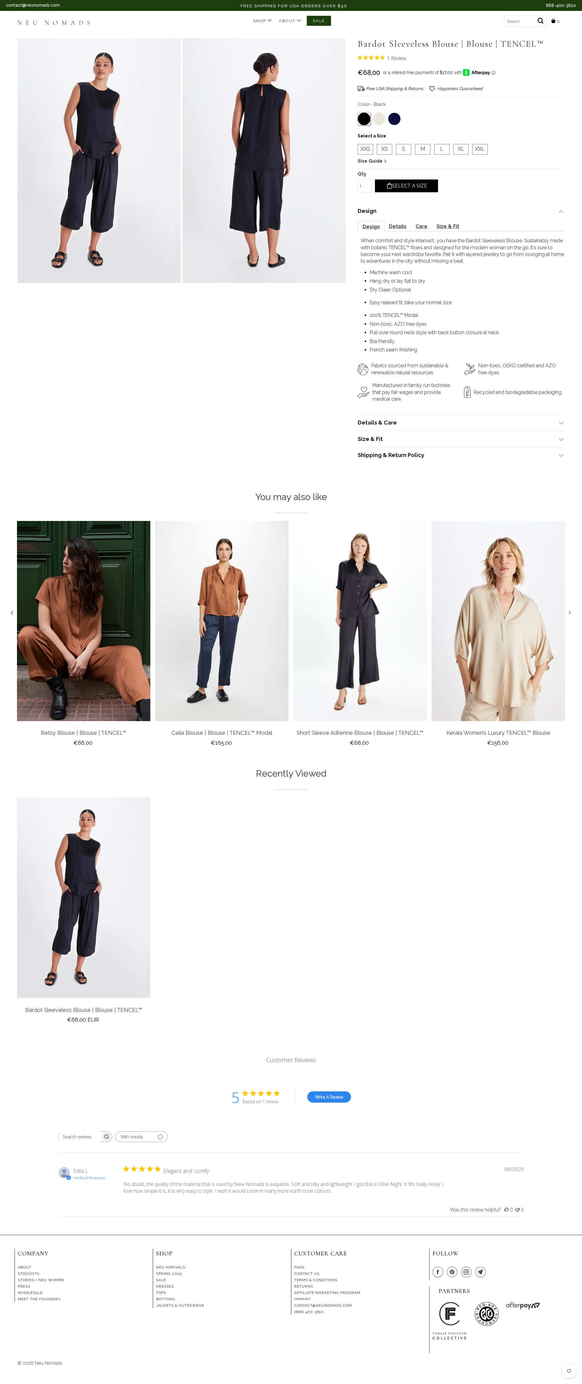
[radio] (364, 119)
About (288, 20)
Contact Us (306, 1273)
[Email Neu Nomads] (481, 1272)
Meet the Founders (39, 1299)
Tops (161, 1293)
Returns (303, 1286)
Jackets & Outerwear (180, 1305)
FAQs (299, 1267)
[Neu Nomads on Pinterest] (453, 1272)
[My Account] (499, 18)
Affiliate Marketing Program (327, 1293)
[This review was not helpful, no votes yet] (517, 1209)
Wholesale (30, 1293)
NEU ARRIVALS (170, 1267)
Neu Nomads (48, 1363)
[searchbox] (80, 1137)
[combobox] (525, 21)
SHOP (260, 20)
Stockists (28, 1273)
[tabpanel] (83, 636)
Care (421, 226)
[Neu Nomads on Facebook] (439, 1272)
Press (24, 1286)
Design (371, 227)
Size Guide (371, 161)
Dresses (165, 1286)
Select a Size (372, 135)
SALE (319, 20)
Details (397, 226)
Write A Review (329, 1097)
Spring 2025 (169, 1273)
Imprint (302, 1299)
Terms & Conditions (315, 1280)
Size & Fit (447, 226)
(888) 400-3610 (309, 1312)
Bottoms (165, 1299)
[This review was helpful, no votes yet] (506, 1209)
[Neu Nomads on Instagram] (467, 1272)
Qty (362, 174)
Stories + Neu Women (41, 1280)
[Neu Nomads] (56, 23)
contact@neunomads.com (33, 5)
